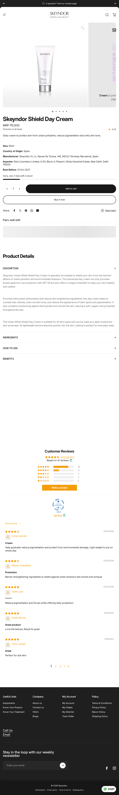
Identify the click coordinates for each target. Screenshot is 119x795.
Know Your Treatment (14, 712)
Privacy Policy (99, 707)
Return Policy (98, 712)
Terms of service (65, 790)
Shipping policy (78, 790)
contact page (71, 3)
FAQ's (36, 712)
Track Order (68, 716)
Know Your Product (12, 707)
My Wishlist (68, 712)
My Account (68, 703)
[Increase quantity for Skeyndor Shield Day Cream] (20, 189)
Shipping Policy (100, 716)
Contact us (38, 707)
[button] (43, 467)
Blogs (35, 716)
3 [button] (60, 666)
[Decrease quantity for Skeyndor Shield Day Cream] (6, 189)
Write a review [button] (59, 487)
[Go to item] (52, 111)
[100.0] (58, 505)
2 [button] (55, 666)
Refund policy (40, 790)
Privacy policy (52, 790)
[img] (12, 531)
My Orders (67, 707)
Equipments (9, 703)
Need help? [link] (110, 210)
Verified (58, 515)
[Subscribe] (63, 765)
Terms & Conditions (102, 703)
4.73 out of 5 (67, 457)
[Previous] (4, 3)
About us (37, 703)
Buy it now (59, 199)
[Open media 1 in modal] (82, 28)
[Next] (115, 3)
